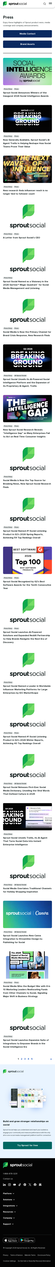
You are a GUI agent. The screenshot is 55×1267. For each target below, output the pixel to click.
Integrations (9, 1206)
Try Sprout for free (27, 1145)
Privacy (5, 1255)
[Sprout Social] (15, 4)
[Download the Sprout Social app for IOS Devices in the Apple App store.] (10, 1240)
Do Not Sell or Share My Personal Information (34, 1261)
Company (7, 1218)
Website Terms (30, 1255)
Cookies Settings (9, 1261)
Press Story (8, 89)
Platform (7, 1194)
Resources (8, 1212)
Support (7, 1224)
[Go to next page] (49, 1059)
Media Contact (27, 34)
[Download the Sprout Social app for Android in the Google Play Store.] (27, 1240)
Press (16, 89)
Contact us (8, 1179)
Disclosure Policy (44, 1255)
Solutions (7, 1200)
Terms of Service (16, 1255)
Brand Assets (27, 44)
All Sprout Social (20, 375)
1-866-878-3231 (10, 1174)
